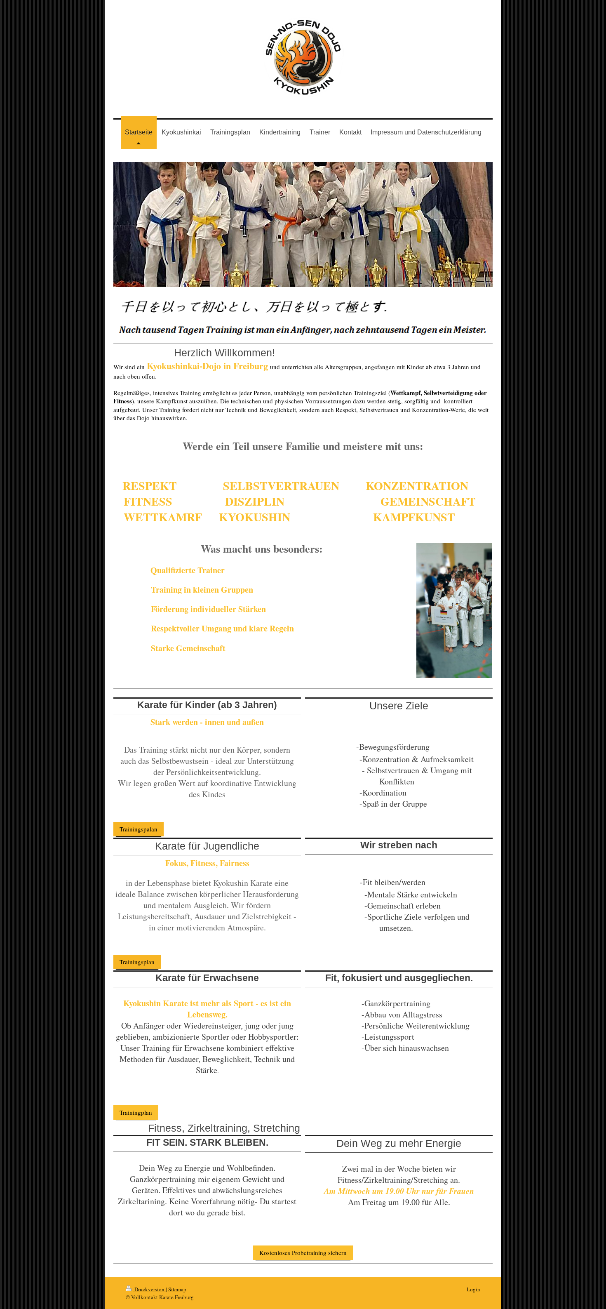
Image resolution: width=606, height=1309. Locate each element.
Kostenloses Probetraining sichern (303, 1252)
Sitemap (177, 1289)
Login (473, 1289)
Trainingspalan (138, 829)
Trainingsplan (137, 962)
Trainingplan (136, 1112)
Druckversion (149, 1289)
